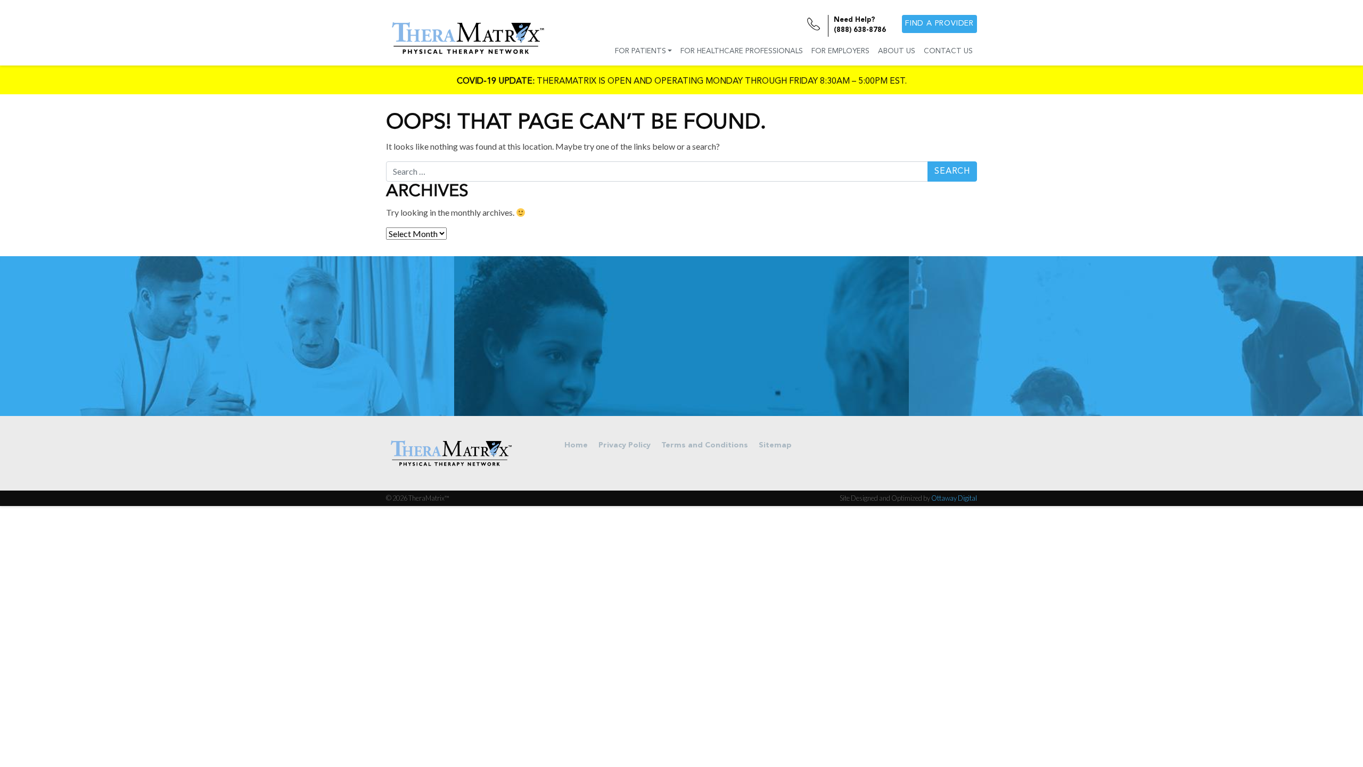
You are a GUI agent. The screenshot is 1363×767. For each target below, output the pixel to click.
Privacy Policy (624, 446)
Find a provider (939, 24)
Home (576, 446)
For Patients (640, 51)
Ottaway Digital (954, 498)
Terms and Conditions (704, 446)
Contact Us (948, 51)
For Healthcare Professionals (741, 51)
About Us (896, 51)
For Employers (840, 51)
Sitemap (775, 446)
